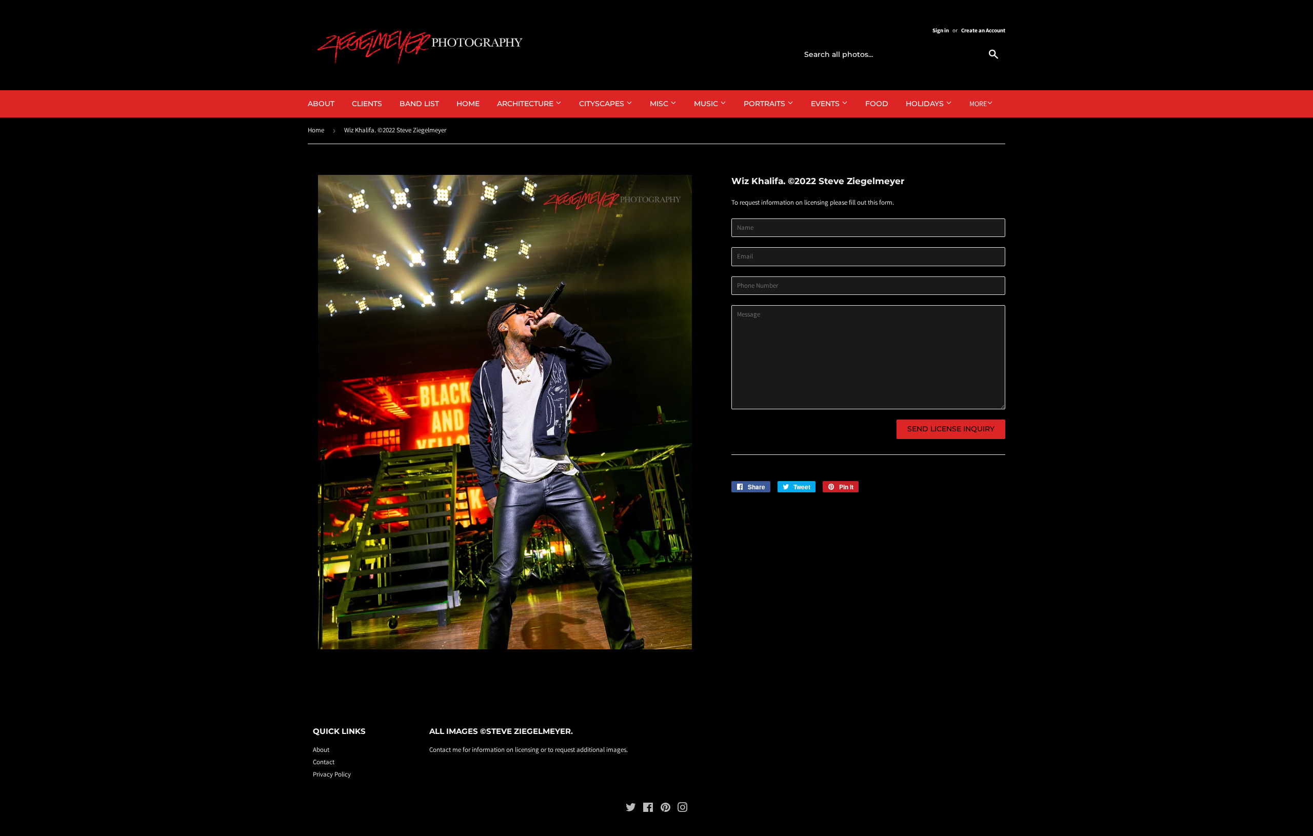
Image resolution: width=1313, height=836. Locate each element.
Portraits (765, 103)
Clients (367, 103)
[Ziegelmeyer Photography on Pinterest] (665, 809)
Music (707, 103)
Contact (323, 762)
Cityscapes (602, 103)
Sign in (940, 30)
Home (468, 103)
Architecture (526, 103)
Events (826, 103)
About (321, 103)
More (978, 103)
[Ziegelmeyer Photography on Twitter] (631, 809)
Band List (419, 103)
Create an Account (983, 30)
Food (876, 103)
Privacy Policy (332, 774)
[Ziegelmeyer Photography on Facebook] (648, 809)
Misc (660, 103)
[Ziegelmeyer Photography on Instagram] (683, 809)
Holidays (926, 103)
